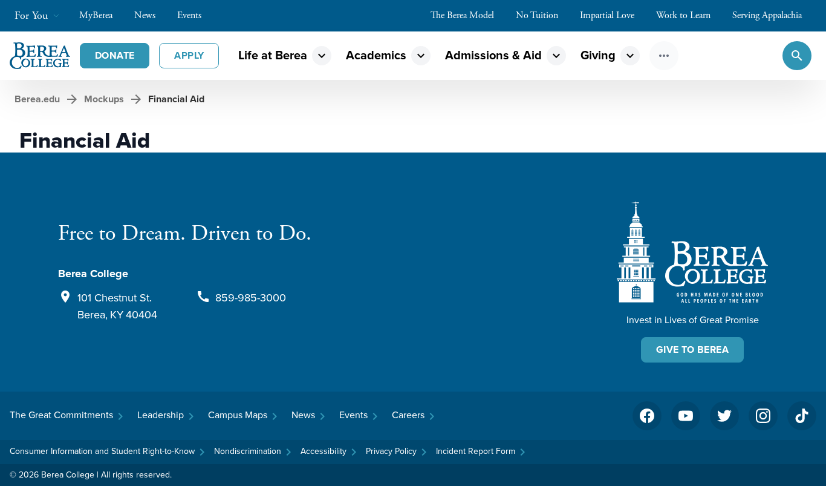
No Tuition (537, 15)
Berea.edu (37, 99)
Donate (114, 55)
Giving (598, 55)
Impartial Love (607, 15)
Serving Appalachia (767, 15)
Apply (189, 55)
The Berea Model (462, 15)
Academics (376, 55)
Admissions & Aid (493, 55)
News (144, 15)
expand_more (321, 55)
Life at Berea (272, 55)
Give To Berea (692, 349)
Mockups (104, 99)
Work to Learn (683, 15)
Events (189, 15)
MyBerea (95, 15)
